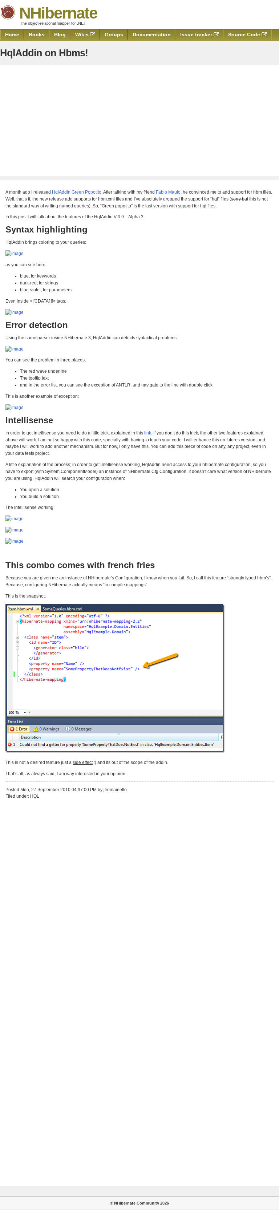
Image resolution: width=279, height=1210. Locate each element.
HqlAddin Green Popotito (76, 192)
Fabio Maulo (168, 192)
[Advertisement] (139, 120)
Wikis (82, 34)
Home (12, 34)
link (147, 433)
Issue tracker (197, 34)
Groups (114, 34)
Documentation (152, 34)
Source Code (245, 34)
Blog (60, 34)
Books (37, 34)
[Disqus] (139, 895)
